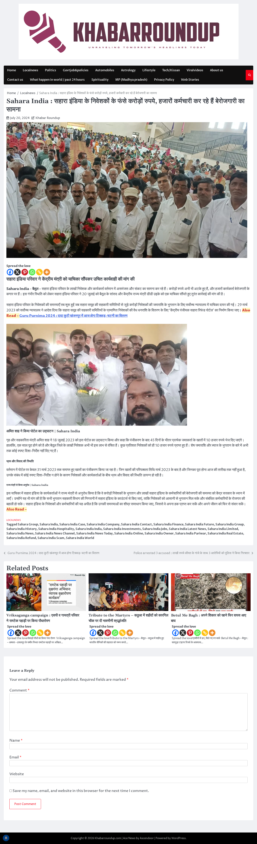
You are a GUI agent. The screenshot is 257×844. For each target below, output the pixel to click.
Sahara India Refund (21, 538)
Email (15, 757)
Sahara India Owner (159, 533)
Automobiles (104, 70)
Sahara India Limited (223, 529)
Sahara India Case (72, 524)
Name (16, 740)
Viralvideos (195, 70)
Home (11, 70)
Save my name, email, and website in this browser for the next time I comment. (81, 790)
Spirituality (100, 80)
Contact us (15, 80)
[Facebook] (10, 272)
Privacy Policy (164, 80)
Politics (50, 70)
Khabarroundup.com (108, 838)
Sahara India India (88, 529)
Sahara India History (21, 529)
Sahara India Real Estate (225, 533)
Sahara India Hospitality (56, 529)
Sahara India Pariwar (190, 533)
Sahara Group (28, 524)
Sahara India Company (103, 524)
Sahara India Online (128, 533)
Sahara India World (80, 538)
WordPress (178, 838)
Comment (19, 690)
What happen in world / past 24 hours (57, 80)
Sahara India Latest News (187, 529)
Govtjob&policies (75, 70)
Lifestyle (148, 70)
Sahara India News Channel (55, 533)
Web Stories (190, 80)
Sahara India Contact (136, 524)
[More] (46, 272)
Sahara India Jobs (154, 529)
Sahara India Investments (122, 529)
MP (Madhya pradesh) (131, 80)
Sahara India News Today (94, 533)
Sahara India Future (199, 524)
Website (16, 774)
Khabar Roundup (48, 118)
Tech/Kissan (171, 70)
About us (216, 70)
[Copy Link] (39, 272)
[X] (17, 272)
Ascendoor (147, 838)
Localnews (30, 70)
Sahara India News (19, 533)
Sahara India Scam (50, 538)
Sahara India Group (229, 524)
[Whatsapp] (32, 272)
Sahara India (49, 524)
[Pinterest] (24, 272)
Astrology (128, 70)
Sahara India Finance (168, 524)
